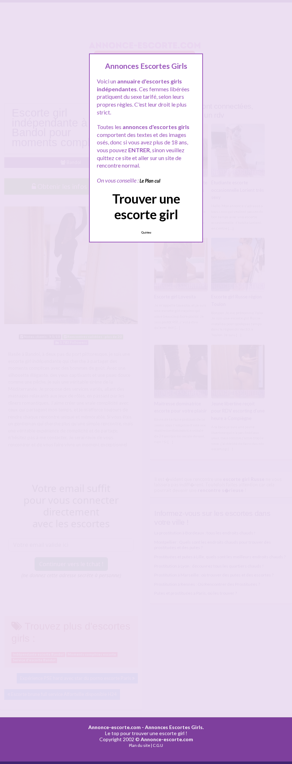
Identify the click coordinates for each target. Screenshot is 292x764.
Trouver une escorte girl (146, 206)
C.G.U (158, 745)
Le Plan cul (150, 181)
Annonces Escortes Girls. (174, 727)
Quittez (146, 232)
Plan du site (139, 745)
